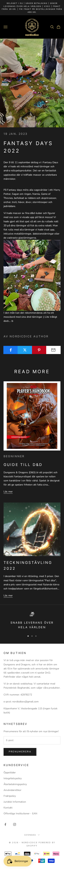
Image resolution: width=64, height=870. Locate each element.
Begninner (14, 456)
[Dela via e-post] (53, 350)
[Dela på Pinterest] (39, 350)
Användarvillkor (12, 790)
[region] (32, 621)
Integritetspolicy (13, 778)
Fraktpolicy (10, 796)
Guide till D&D (23, 464)
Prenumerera (20, 751)
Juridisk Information (15, 801)
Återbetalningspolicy (15, 784)
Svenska (30, 835)
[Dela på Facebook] (11, 350)
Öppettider (10, 772)
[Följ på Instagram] (14, 824)
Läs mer (8, 491)
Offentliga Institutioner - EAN (20, 813)
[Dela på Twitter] (25, 350)
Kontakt (8, 807)
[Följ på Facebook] (5, 824)
